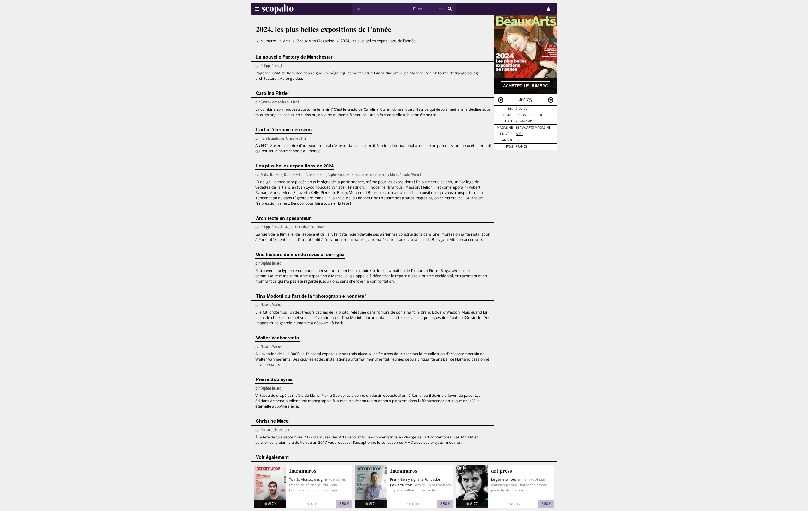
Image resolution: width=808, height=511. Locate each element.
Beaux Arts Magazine (533, 128)
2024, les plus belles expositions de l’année (378, 41)
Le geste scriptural (505, 479)
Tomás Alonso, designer (308, 479)
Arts (519, 134)
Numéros (268, 41)
